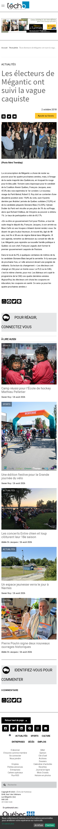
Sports (34, 736)
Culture (46, 736)
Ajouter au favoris (46, 116)
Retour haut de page (14, 720)
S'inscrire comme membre (15, 753)
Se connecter (15, 756)
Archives (43, 758)
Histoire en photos (43, 775)
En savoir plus (8, 824)
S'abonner (15, 750)
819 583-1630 (7, 802)
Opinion (42, 753)
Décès (31, 742)
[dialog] (29, 822)
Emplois (42, 742)
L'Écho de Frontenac (24, 792)
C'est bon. (49, 825)
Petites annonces (15, 767)
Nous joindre (15, 758)
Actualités (14, 48)
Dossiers (43, 761)
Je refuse (38, 825)
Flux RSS (15, 775)
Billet (43, 750)
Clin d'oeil (43, 756)
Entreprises (18, 742)
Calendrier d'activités (43, 764)
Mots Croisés (43, 772)
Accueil (4, 48)
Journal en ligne (43, 770)
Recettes (43, 767)
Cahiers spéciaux (15, 772)
